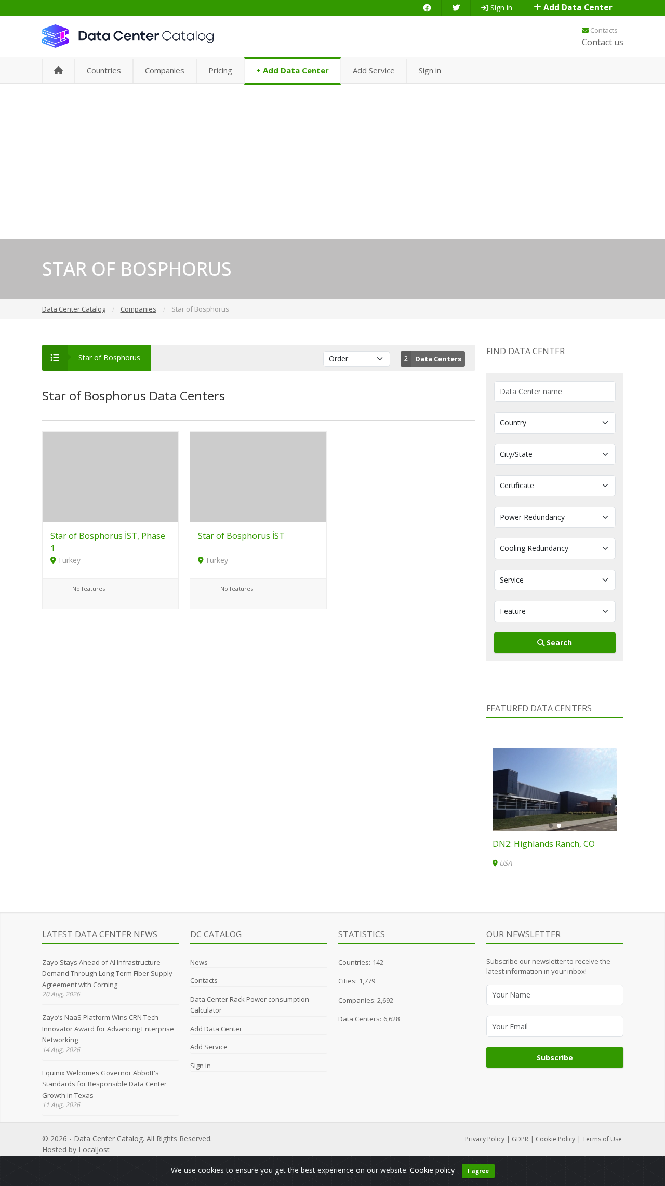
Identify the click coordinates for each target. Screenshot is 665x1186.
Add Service (374, 70)
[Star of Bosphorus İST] (258, 476)
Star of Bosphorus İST (241, 536)
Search (558, 643)
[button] (551, 826)
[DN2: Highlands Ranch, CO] (555, 789)
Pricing (220, 70)
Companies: (357, 1000)
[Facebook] (427, 7)
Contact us (602, 42)
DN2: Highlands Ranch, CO (544, 844)
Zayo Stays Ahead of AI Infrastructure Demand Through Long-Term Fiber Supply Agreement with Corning (107, 973)
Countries (104, 70)
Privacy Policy (484, 1139)
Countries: (354, 962)
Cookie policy (432, 1170)
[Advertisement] (332, 161)
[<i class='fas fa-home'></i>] (58, 71)
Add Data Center (577, 7)
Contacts (603, 30)
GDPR (520, 1139)
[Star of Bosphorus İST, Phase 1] (111, 476)
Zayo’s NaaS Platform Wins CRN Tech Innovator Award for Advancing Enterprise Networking (108, 1028)
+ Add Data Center (292, 70)
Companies (164, 70)
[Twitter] (456, 7)
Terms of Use (602, 1139)
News (199, 962)
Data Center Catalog (108, 1138)
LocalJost (94, 1149)
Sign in (500, 7)
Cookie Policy (555, 1139)
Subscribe (555, 1057)
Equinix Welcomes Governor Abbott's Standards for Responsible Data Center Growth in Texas (104, 1084)
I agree (478, 1171)
